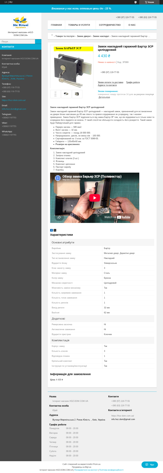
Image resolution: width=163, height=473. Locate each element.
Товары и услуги (79, 25)
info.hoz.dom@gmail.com (14, 108)
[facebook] (51, 231)
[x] (55, 231)
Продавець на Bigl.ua (81, 467)
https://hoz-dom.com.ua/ (14, 100)
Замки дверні (84, 36)
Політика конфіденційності (111, 470)
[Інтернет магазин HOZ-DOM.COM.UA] (20, 23)
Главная (56, 25)
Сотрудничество (110, 25)
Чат (152, 464)
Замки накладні (101, 36)
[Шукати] (38, 41)
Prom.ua (96, 464)
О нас (132, 25)
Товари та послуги (64, 36)
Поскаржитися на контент (86, 470)
